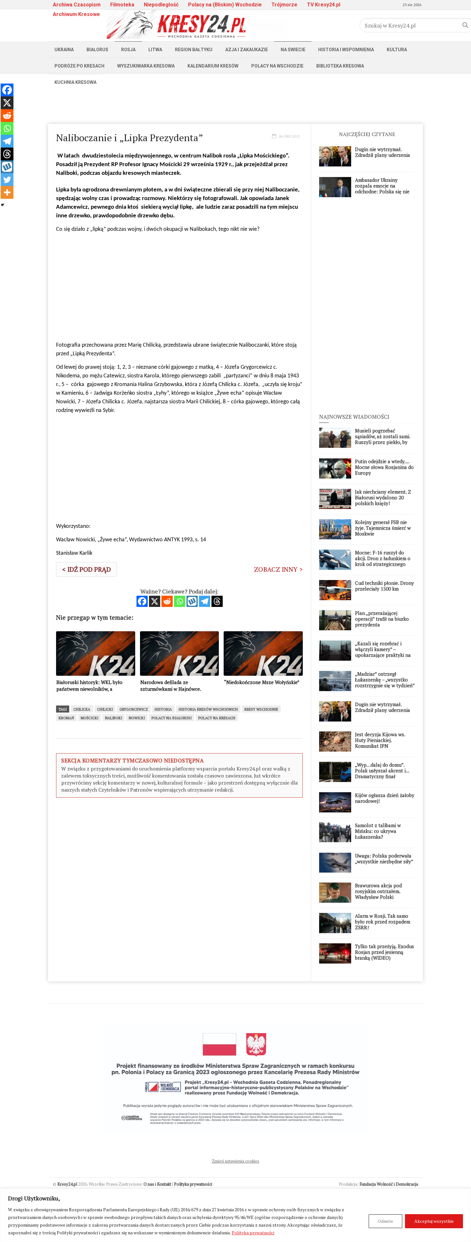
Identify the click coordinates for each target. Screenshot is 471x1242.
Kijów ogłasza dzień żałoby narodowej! (384, 798)
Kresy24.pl (67, 1184)
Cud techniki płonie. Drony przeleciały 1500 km (384, 586)
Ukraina (64, 49)
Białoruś (97, 49)
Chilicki (105, 709)
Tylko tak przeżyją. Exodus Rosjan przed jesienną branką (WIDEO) (384, 952)
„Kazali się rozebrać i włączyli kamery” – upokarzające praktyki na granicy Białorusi (383, 652)
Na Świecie (293, 49)
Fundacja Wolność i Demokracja (388, 1184)
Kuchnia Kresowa (75, 82)
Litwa (155, 49)
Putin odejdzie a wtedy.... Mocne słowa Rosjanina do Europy (384, 467)
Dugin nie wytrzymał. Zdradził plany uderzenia (382, 152)
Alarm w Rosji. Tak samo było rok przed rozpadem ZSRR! (382, 921)
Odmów (385, 1221)
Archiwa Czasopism (77, 5)
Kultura (397, 49)
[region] (235, 1215)
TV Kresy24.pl (323, 5)
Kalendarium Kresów (212, 66)
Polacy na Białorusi (172, 718)
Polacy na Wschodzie (277, 66)
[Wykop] (192, 601)
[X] (154, 601)
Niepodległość (161, 5)
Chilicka (81, 709)
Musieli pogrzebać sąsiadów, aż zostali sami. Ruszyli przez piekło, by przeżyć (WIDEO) (382, 439)
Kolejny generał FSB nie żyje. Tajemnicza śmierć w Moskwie (383, 527)
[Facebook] (142, 601)
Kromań (66, 718)
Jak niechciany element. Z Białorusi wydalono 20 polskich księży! (383, 497)
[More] (7, 192)
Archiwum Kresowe (76, 14)
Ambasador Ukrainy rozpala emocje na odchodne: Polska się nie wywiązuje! (382, 188)
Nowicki (137, 718)
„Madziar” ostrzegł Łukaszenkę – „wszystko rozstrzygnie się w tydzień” (385, 679)
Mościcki (89, 718)
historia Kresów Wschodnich (208, 709)
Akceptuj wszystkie (434, 1221)
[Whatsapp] (179, 601)
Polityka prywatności (253, 1233)
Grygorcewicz (134, 709)
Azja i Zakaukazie (246, 49)
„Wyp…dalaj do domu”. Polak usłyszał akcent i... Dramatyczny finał (382, 770)
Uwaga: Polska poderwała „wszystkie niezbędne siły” (384, 858)
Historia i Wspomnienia (346, 49)
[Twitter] (7, 179)
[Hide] (2, 204)
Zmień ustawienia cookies (235, 1161)
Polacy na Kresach (216, 718)
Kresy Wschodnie (261, 709)
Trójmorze (284, 5)
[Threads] (217, 601)
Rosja (128, 49)
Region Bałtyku (193, 49)
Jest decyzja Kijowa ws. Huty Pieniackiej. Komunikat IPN (380, 740)
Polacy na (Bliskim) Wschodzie (225, 5)
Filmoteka (122, 5)
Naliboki (113, 718)
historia (163, 709)
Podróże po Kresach (79, 66)
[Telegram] (204, 601)
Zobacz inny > (278, 569)
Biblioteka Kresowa (340, 66)
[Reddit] (167, 601)
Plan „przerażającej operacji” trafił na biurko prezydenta (382, 618)
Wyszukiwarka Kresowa (146, 66)
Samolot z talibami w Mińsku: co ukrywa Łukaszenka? (378, 831)
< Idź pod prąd (86, 569)
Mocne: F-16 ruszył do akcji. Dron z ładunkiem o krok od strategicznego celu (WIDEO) (382, 561)
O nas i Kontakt (157, 1184)
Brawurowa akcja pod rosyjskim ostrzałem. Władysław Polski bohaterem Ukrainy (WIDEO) (378, 897)
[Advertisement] (235, 104)
